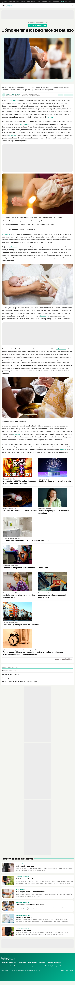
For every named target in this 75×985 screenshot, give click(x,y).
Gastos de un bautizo (24, 917)
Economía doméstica (41, 22)
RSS (40, 970)
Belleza (23, 1)
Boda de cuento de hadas (25, 879)
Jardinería (22, 962)
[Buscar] (69, 5)
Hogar (62, 1)
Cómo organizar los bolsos (11, 678)
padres (26, 966)
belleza (15, 966)
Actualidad (12, 1)
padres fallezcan (26, 124)
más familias (14, 100)
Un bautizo (6, 234)
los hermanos (61, 349)
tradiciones (13, 247)
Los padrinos (45, 316)
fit (60, 966)
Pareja (38, 1)
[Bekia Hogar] (6, 5)
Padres (33, 1)
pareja (32, 966)
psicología (50, 966)
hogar (56, 966)
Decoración (20, 864)
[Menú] (72, 5)
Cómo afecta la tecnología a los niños (30, 904)
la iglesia (12, 135)
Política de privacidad (17, 970)
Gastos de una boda (23, 930)
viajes (64, 966)
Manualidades (21, 889)
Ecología (42, 962)
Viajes (69, 1)
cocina (21, 966)
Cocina (28, 1)
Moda (17, 1)
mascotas (38, 966)
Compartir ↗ (68, 95)
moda (10, 966)
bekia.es (4, 966)
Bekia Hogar (31, 22)
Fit (66, 1)
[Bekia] (4, 2)
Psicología (56, 1)
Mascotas (44, 1)
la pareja (63, 450)
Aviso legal (4, 970)
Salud (49, 1)
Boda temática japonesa (25, 866)
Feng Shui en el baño (9, 671)
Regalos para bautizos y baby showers (30, 892)
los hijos (50, 117)
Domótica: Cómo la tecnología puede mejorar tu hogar (20, 681)
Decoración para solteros (10, 674)
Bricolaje (4, 962)
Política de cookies (31, 970)
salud (44, 966)
